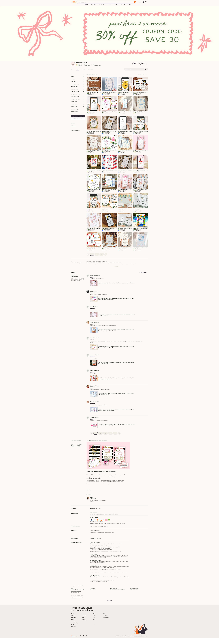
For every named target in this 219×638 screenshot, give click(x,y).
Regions (146, 635)
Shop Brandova (73, 598)
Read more (116, 266)
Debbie (91, 417)
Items (72, 69)
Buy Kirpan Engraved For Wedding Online (117, 589)
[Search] (135, 2)
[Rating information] (76, 65)
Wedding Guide (123, 4)
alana (91, 306)
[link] (88, 254)
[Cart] (146, 2)
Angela (91, 401)
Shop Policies (90, 69)
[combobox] (105, 2)
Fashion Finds (110, 4)
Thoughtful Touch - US (75, 592)
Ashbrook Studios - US (75, 594)
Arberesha (92, 275)
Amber (91, 291)
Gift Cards (131, 4)
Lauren (91, 354)
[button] (136, 63)
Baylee (91, 322)
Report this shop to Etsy (75, 130)
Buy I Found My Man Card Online (77, 595)
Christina (91, 337)
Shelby (91, 386)
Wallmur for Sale (93, 589)
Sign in (139, 2)
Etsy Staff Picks (93, 4)
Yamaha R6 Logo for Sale (134, 589)
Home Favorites (102, 4)
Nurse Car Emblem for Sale (76, 591)
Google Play (84, 630)
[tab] (78, 74)
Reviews (77, 69)
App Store (75, 630)
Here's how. (116, 514)
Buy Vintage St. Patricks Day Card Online (78, 589)
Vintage (116, 4)
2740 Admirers (73, 125)
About (83, 69)
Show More (109, 600)
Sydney (91, 370)
